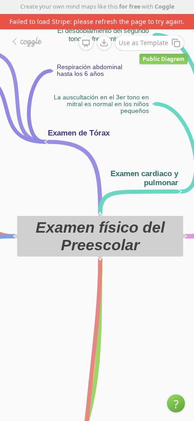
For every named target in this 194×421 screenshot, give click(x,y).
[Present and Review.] (86, 43)
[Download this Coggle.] (104, 43)
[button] (176, 403)
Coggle (164, 6)
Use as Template (143, 42)
